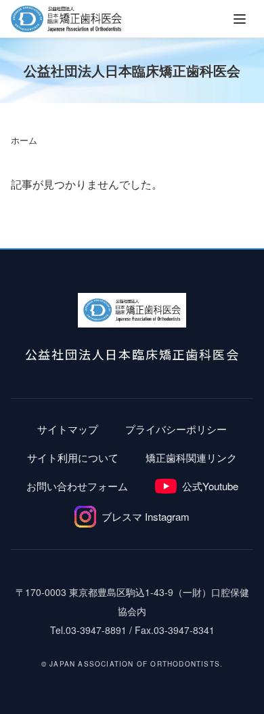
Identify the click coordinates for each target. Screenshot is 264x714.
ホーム (24, 140)
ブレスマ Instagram (146, 516)
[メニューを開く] (239, 19)
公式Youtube (210, 486)
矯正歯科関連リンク (191, 457)
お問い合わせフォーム (77, 486)
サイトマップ (67, 429)
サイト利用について (72, 457)
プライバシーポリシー (176, 429)
